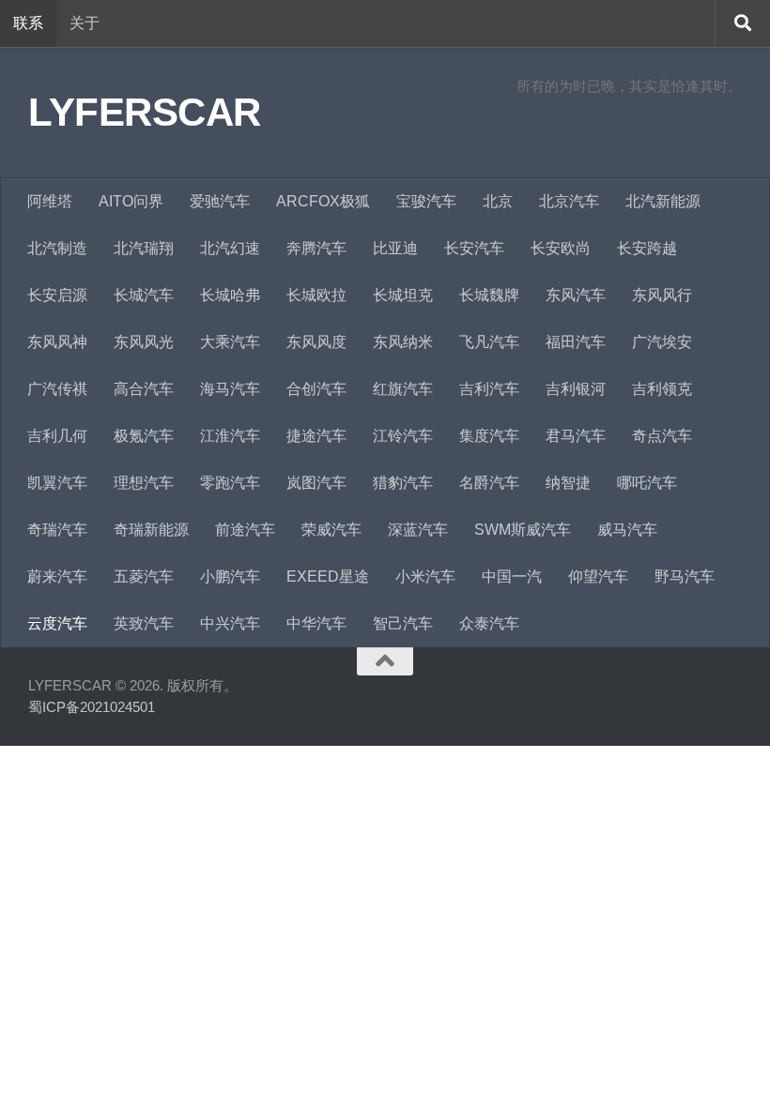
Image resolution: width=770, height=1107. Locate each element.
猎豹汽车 (403, 483)
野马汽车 (684, 576)
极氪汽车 (144, 436)
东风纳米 (403, 342)
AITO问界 (131, 201)
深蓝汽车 (418, 530)
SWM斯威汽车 (522, 530)
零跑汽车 (230, 483)
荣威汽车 (331, 530)
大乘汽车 (230, 342)
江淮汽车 (230, 436)
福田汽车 (576, 342)
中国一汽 (512, 576)
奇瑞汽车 (57, 530)
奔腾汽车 (316, 248)
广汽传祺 (57, 389)
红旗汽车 (403, 389)
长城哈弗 (230, 295)
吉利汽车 (489, 389)
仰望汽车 (598, 576)
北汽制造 (57, 248)
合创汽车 (316, 389)
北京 (498, 201)
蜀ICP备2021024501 (91, 707)
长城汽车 (144, 295)
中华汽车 (316, 623)
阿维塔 (49, 201)
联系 (28, 23)
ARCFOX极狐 (323, 201)
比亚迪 (395, 248)
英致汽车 (144, 623)
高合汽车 (144, 389)
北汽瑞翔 (144, 248)
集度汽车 (489, 436)
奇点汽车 (662, 436)
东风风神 (57, 342)
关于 (84, 23)
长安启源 (57, 295)
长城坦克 (403, 295)
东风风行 (662, 295)
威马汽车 (627, 530)
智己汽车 (403, 623)
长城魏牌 (489, 295)
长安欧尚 (561, 248)
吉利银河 (576, 389)
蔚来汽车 (57, 576)
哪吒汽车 (647, 483)
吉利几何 (57, 436)
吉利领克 (662, 389)
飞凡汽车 (489, 342)
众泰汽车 (489, 623)
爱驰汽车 (220, 201)
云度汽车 (57, 623)
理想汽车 (144, 483)
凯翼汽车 (57, 483)
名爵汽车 (489, 483)
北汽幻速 (230, 248)
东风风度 (316, 342)
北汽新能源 (663, 201)
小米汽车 (425, 576)
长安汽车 (474, 248)
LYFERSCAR (144, 112)
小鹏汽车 (230, 576)
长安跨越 (647, 248)
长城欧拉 (316, 295)
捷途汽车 (316, 436)
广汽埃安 (662, 342)
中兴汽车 (230, 623)
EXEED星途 (327, 576)
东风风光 (144, 342)
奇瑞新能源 (151, 530)
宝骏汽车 (426, 201)
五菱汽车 (144, 576)
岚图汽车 (316, 483)
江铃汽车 (403, 436)
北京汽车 (569, 201)
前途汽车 (245, 530)
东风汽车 (576, 295)
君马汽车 (576, 436)
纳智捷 (568, 483)
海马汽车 (230, 389)
